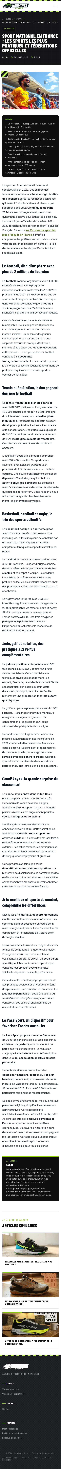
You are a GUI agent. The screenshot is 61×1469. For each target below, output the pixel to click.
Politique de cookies (12, 1438)
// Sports (9, 29)
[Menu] (55, 6)
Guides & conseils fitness (14, 1394)
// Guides (7, 19)
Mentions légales (10, 1429)
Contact (6, 1409)
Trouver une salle (10, 1389)
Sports (19, 19)
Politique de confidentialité (14, 1433)
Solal (5, 57)
